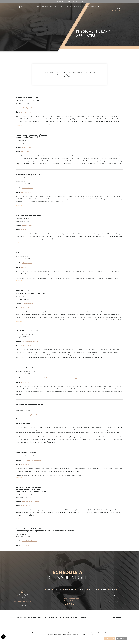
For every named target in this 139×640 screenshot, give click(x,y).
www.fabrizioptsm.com (30, 341)
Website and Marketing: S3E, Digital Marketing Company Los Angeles (65, 617)
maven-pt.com (26, 147)
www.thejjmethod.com (29, 541)
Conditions (44, 7)
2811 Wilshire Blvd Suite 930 (22, 602)
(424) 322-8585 (26, 192)
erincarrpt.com (27, 263)
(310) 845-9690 (26, 308)
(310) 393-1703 (26, 229)
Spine (51, 7)
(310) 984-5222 (26, 419)
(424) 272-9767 (26, 151)
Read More (19, 125)
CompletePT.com (27, 303)
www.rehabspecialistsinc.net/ (32, 460)
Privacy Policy (117, 617)
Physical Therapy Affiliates (96, 25)
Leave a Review (69, 600)
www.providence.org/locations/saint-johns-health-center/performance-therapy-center (52, 378)
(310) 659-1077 (26, 506)
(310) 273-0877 (26, 464)
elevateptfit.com (27, 188)
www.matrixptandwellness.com (32, 415)
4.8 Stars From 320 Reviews (69, 598)
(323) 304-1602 (26, 267)
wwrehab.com (27, 225)
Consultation (67, 575)
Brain (56, 7)
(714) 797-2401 (26, 545)
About (37, 7)
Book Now (111, 6)
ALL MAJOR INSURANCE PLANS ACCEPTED (69, 1)
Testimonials (77, 7)
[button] (3, 636)
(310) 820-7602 (26, 112)
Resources (86, 7)
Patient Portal (120, 6)
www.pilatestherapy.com (30, 501)
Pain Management (65, 7)
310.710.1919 (89, 634)
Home (77, 25)
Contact (93, 7)
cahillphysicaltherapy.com (31, 108)
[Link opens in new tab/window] (113, 8)
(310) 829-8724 (26, 345)
